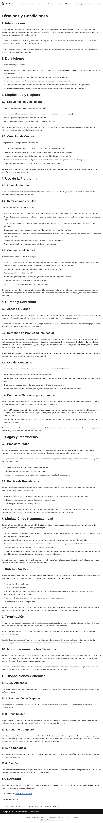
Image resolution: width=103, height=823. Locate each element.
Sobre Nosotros (16, 806)
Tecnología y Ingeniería (83, 4)
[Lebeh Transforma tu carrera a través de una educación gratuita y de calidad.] (8, 4)
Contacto (98, 4)
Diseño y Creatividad (45, 4)
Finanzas (59, 4)
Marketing (68, 4)
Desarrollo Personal (28, 4)
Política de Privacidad (53, 806)
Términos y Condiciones (34, 806)
